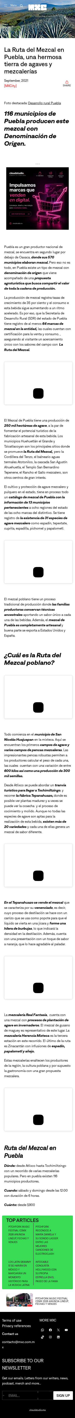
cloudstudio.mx (37, 1410)
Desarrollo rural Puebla (44, 103)
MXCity (10, 86)
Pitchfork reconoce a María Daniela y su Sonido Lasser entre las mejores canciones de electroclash (47, 1240)
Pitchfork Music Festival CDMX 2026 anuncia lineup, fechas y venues (19, 1234)
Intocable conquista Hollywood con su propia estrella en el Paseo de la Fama (47, 1271)
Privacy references (16, 1326)
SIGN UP (63, 1395)
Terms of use (11, 1320)
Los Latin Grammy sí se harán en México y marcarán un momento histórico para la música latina (19, 1273)
